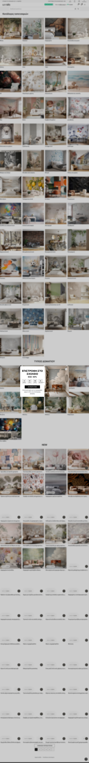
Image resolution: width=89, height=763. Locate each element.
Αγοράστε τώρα (32, 386)
